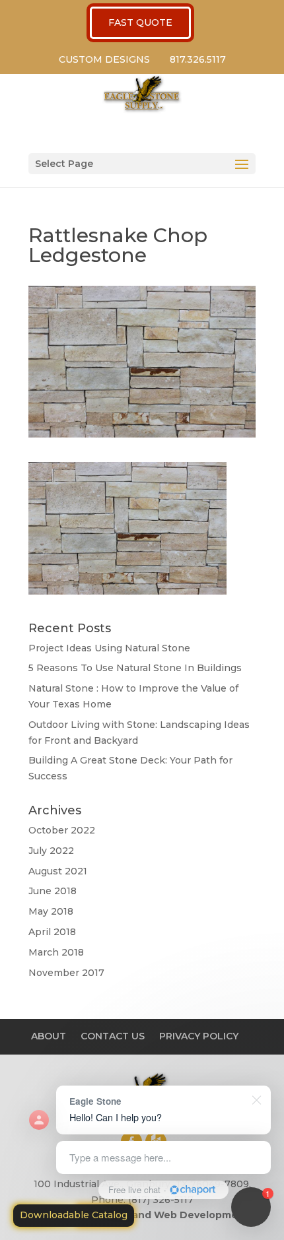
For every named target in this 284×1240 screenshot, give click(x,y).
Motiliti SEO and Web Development (160, 1215)
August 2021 (57, 871)
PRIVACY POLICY (198, 1036)
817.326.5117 (198, 59)
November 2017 (66, 973)
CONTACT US (113, 1036)
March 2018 (56, 952)
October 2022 (61, 830)
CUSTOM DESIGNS (104, 59)
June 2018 (52, 891)
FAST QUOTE (140, 22)
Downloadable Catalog (73, 1215)
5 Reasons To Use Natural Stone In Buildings (135, 668)
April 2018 (52, 932)
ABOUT (48, 1036)
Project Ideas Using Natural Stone (109, 648)
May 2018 (50, 911)
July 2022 (51, 851)
